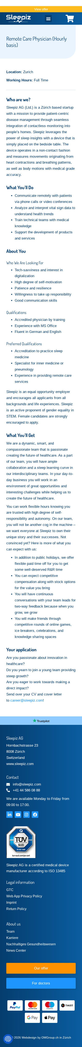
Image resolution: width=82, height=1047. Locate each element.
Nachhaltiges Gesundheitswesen (31, 944)
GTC (9, 890)
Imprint (11, 902)
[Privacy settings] (8, 1039)
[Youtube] (18, 814)
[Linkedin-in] (9, 814)
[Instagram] (26, 814)
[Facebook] (35, 814)
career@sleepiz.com (26, 700)
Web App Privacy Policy (24, 896)
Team (10, 931)
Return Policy (16, 909)
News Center (16, 950)
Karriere (12, 938)
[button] (48, 18)
